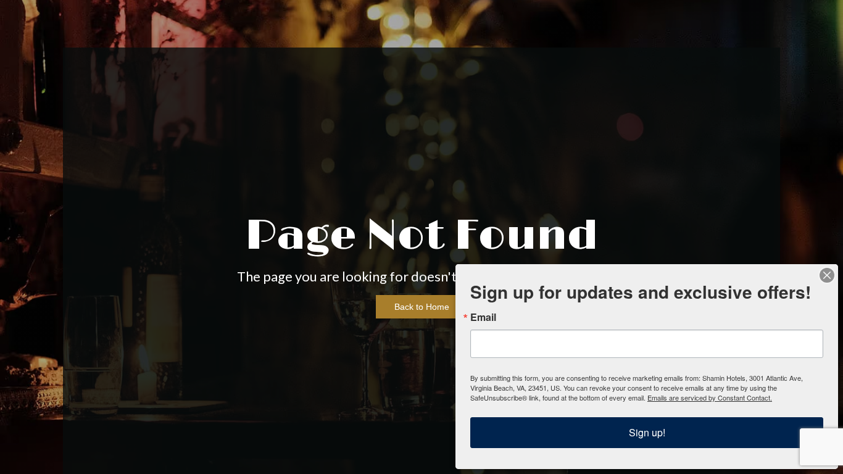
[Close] (827, 275)
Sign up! (647, 432)
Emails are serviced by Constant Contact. (709, 397)
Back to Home (421, 307)
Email (483, 317)
